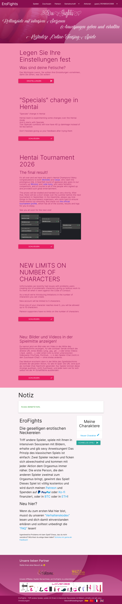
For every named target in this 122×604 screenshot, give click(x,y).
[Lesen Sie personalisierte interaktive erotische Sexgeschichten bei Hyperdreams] (78, 572)
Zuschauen (46, 4)
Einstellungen (40, 81)
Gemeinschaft (72, 3)
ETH (64, 496)
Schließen (41, 138)
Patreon (58, 4)
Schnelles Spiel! (88, 443)
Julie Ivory (47, 184)
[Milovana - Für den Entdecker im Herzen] (45, 572)
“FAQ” (23, 528)
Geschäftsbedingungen (73, 601)
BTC (47, 496)
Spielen (36, 4)
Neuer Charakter (90, 435)
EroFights (10, 4)
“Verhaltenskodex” (57, 515)
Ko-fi (61, 492)
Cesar (57, 180)
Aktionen (87, 4)
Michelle (46, 180)
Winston (34, 184)
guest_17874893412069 (106, 3)
